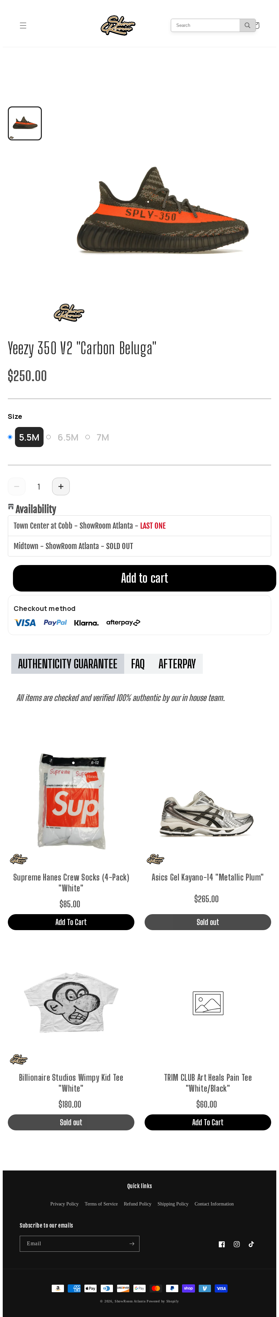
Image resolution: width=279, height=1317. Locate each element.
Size (15, 416)
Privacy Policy (64, 1204)
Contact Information (214, 1204)
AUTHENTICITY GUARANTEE (67, 664)
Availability (36, 509)
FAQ (138, 664)
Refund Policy (137, 1204)
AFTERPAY (177, 664)
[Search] (248, 25)
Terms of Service (101, 1204)
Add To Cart (71, 922)
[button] (23, 25)
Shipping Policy (173, 1204)
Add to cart (144, 578)
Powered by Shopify (163, 1301)
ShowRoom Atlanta (130, 1301)
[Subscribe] (131, 1244)
